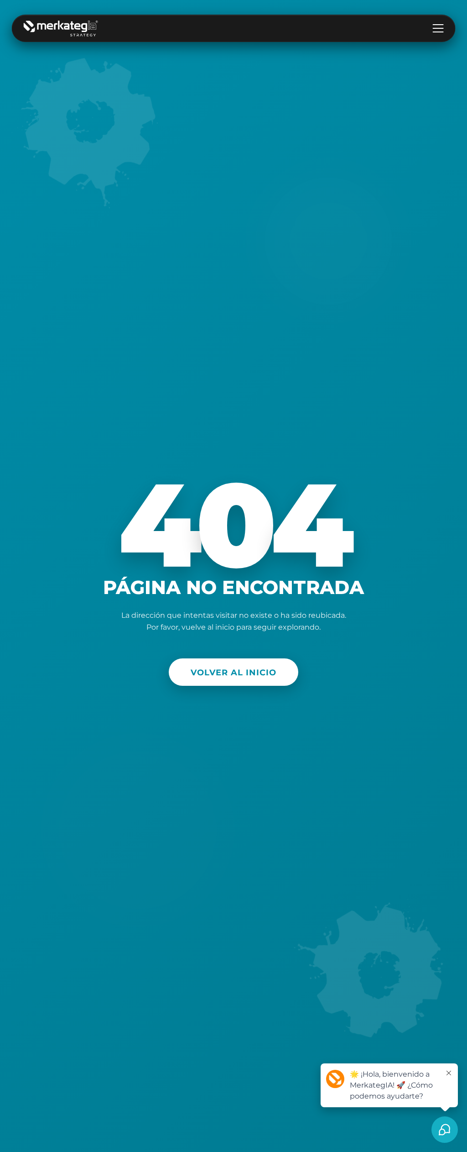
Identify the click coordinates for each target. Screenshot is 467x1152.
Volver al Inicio (233, 672)
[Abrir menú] (438, 28)
